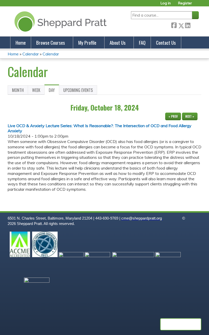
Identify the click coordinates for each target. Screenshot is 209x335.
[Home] (59, 21)
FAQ (142, 42)
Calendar (30, 53)
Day (54, 91)
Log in (166, 3)
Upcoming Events (78, 90)
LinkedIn (187, 25)
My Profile (87, 42)
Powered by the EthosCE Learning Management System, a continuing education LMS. (180, 324)
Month (18, 90)
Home (21, 42)
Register (185, 3)
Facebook (173, 25)
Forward (194, 25)
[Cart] (197, 5)
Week (36, 90)
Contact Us (166, 42)
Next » (189, 116)
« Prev (173, 116)
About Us (118, 42)
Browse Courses (50, 42)
